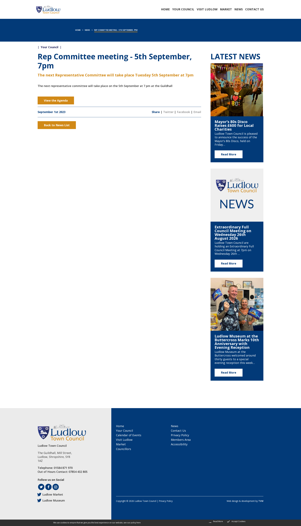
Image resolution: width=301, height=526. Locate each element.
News (87, 30)
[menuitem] (165, 9)
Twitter (168, 112)
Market (121, 444)
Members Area (181, 440)
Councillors (123, 449)
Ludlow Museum (53, 500)
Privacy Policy (180, 435)
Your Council (124, 430)
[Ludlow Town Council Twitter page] (41, 487)
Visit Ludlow (124, 440)
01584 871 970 (63, 468)
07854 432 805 (78, 472)
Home (78, 30)
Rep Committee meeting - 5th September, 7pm (115, 30)
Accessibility (179, 444)
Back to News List (57, 125)
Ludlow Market (52, 494)
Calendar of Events (128, 435)
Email (197, 112)
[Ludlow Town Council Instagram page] (55, 487)
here (139, 522)
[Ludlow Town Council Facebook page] (48, 487)
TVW (260, 500)
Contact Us (178, 430)
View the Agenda (56, 100)
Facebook (183, 112)
